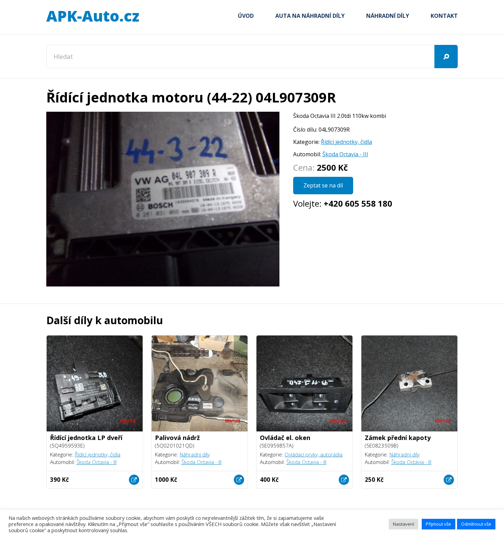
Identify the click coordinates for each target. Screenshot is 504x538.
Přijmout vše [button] (438, 524)
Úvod (246, 16)
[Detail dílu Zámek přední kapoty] (449, 480)
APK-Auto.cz (92, 16)
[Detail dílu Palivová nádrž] (239, 480)
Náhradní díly (387, 16)
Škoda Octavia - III (345, 154)
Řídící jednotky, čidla (346, 142)
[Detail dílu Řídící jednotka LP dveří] (134, 480)
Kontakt (444, 16)
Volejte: (342, 203)
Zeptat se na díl (323, 185)
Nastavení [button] (403, 524)
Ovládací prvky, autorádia (314, 454)
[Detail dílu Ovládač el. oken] (344, 480)
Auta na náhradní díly (310, 16)
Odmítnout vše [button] (476, 524)
